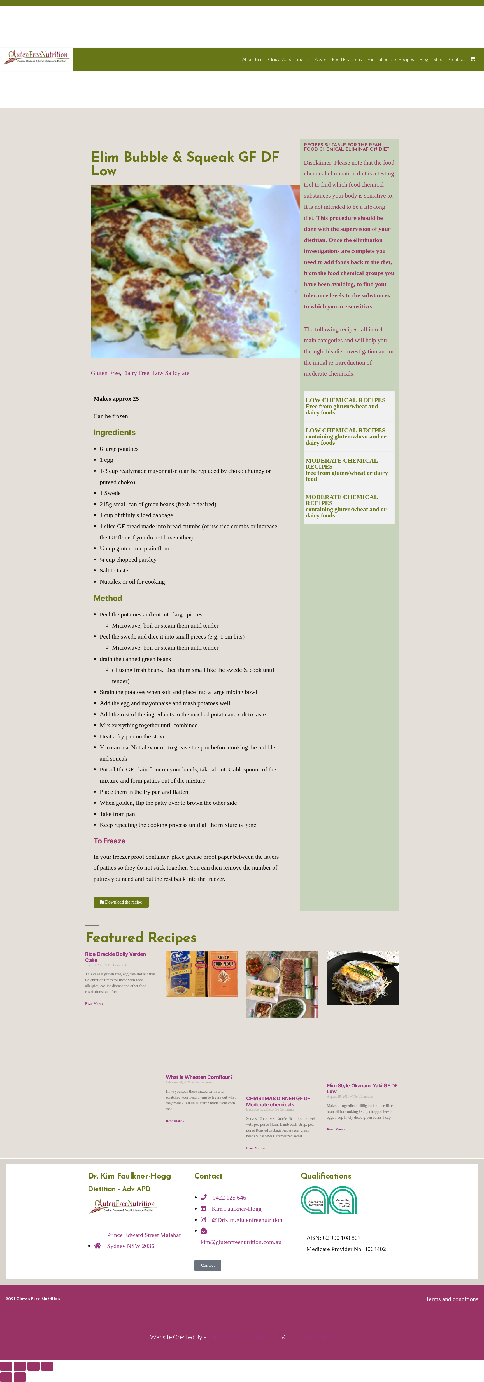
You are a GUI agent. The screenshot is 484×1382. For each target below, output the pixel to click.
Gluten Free (105, 373)
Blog (424, 59)
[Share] (20, 1366)
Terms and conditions (452, 1299)
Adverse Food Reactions (338, 59)
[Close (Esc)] (6, 1366)
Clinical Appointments (288, 59)
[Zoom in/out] (47, 1366)
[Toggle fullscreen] (33, 1366)
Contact (457, 59)
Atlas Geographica (310, 1337)
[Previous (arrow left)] (6, 1377)
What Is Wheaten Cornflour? (199, 1077)
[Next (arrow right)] (20, 1377)
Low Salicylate (170, 373)
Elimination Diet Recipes (390, 59)
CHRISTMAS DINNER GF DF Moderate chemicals (278, 1101)
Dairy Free (136, 373)
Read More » (94, 1004)
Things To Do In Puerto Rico (244, 1337)
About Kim (252, 59)
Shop (438, 59)
